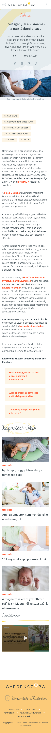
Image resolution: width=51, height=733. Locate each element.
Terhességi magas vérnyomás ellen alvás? (24, 411)
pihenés (25, 140)
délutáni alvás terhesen (16, 128)
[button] (25, 638)
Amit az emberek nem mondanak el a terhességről (25, 517)
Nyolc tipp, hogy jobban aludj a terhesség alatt (22, 473)
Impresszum (14, 709)
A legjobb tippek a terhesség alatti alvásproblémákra (23, 394)
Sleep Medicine (12, 193)
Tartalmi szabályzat (25, 716)
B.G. (15, 56)
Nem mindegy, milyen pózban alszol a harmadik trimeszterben (24, 376)
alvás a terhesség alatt (16, 134)
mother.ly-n (23, 181)
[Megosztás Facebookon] (15, 63)
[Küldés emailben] (29, 63)
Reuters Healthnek (11, 287)
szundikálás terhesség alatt (18, 122)
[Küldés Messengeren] (22, 63)
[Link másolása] (36, 63)
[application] (25, 638)
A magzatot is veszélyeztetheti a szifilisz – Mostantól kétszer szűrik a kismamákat (25, 603)
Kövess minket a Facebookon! (29, 698)
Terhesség (25, 15)
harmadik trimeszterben (31, 326)
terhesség (9, 140)
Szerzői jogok (31, 709)
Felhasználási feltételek (30, 713)
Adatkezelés (9, 713)
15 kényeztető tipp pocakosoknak (24, 559)
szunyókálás (10, 116)
